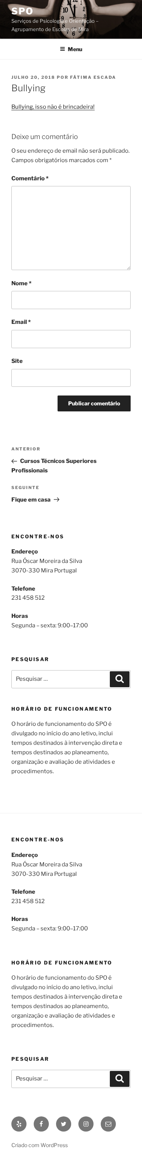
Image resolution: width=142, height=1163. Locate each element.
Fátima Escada (93, 77)
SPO (22, 11)
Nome (21, 283)
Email (21, 322)
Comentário (29, 178)
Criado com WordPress (39, 1145)
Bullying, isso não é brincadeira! (53, 106)
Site (17, 361)
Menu (75, 49)
